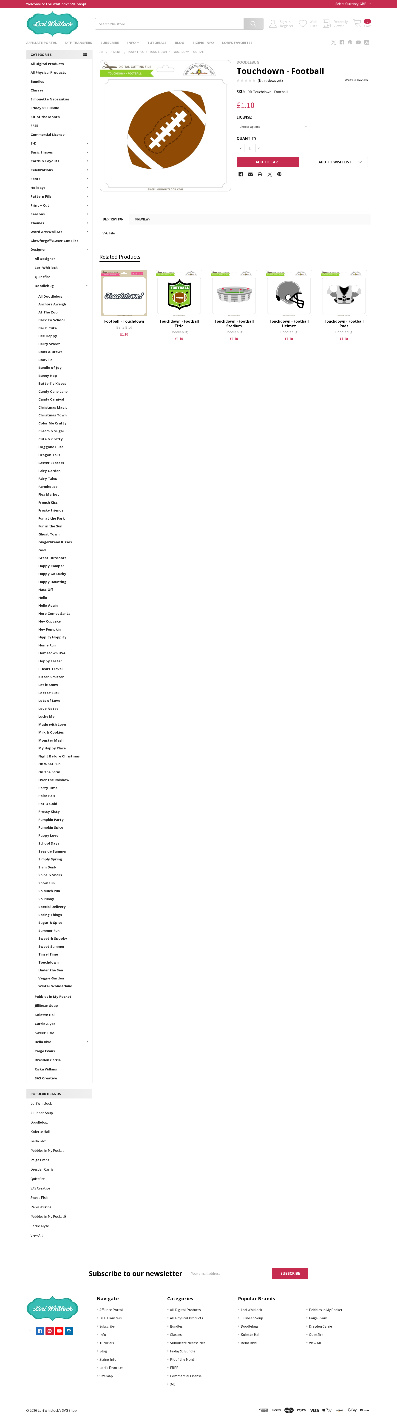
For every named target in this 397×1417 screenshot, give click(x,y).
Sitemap (106, 1376)
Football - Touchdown (124, 321)
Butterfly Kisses (52, 383)
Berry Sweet (49, 343)
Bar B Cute (47, 328)
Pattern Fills (41, 196)
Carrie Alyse (45, 1023)
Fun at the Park (51, 518)
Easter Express (51, 462)
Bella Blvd (43, 1041)
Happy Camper (51, 565)
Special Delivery (52, 906)
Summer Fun (49, 930)
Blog (179, 42)
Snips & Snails (50, 875)
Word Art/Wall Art (46, 231)
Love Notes (48, 708)
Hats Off (45, 589)
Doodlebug (44, 285)
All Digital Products (47, 63)
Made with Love (52, 724)
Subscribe (109, 42)
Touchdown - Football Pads (344, 323)
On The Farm (49, 772)
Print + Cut (40, 205)
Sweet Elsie (44, 1032)
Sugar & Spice (50, 922)
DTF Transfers (78, 42)
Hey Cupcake (49, 621)
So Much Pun (49, 890)
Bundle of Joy (50, 367)
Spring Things (50, 914)
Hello (42, 597)
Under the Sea (50, 970)
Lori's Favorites (237, 42)
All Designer (45, 258)
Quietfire (42, 276)
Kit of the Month (45, 116)
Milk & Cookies (51, 732)
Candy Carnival (51, 399)
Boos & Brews (50, 351)
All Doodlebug (50, 296)
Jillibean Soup (46, 1005)
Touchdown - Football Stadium (234, 323)
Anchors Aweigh (52, 304)
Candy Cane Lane (53, 391)
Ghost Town (49, 534)
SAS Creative (46, 1078)
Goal (42, 550)
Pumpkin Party (51, 819)
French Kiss (48, 502)
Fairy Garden (49, 470)
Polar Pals (46, 795)
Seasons (38, 214)
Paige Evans (45, 1051)
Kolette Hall (45, 1014)
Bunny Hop (47, 375)
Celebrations (42, 170)
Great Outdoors (52, 557)
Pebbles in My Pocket (53, 996)
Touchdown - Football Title (179, 323)
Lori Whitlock (46, 267)
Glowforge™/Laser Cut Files (54, 240)
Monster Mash (50, 740)
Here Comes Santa (54, 613)
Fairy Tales (47, 478)
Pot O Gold (47, 803)
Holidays (38, 187)
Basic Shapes (42, 152)
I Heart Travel (50, 668)
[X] (333, 42)
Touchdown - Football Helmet (289, 323)
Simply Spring (50, 859)
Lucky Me (46, 716)
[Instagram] (367, 42)
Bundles (37, 81)
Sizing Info (203, 42)
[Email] (250, 174)
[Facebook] (342, 42)
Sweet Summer (51, 946)
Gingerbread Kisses (55, 542)
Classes (37, 90)
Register (286, 26)
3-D (34, 143)
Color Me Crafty (52, 423)
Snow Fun (46, 883)
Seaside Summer (52, 851)
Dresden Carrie (48, 1060)
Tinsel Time (48, 954)
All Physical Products (48, 72)
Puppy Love (48, 835)
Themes (37, 223)
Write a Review (356, 80)
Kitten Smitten (51, 676)
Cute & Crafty (50, 439)
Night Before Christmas (59, 756)
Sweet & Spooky (52, 938)
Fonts (35, 178)
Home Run (47, 645)
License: (244, 117)
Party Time (47, 787)
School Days (48, 843)
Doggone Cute (50, 446)
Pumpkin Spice (50, 827)
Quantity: (247, 138)
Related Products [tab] (119, 256)
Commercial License (48, 134)
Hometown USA (51, 653)
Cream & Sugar (51, 431)
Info (131, 42)
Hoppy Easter (50, 661)
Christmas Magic (52, 407)
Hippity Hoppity (52, 637)
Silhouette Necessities (50, 99)
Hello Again (48, 605)
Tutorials (157, 42)
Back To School (51, 320)
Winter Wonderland (55, 986)
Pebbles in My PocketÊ (48, 1216)
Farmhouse (47, 486)
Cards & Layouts (45, 161)
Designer (38, 249)
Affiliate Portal (41, 42)
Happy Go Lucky (52, 573)
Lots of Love (49, 700)
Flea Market (48, 494)
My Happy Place (52, 748)
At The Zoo (48, 312)
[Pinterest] (350, 42)
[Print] (260, 174)
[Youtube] (358, 42)
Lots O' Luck (49, 692)
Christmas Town (52, 415)
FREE (34, 125)
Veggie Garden (51, 978)
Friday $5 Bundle (45, 107)
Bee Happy (47, 335)
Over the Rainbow (53, 779)
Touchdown (48, 962)
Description (113, 219)
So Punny (46, 898)
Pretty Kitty (49, 811)
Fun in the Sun (50, 526)
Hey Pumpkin (49, 629)
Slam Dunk (47, 867)
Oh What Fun (49, 764)
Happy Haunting (52, 581)
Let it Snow (48, 684)
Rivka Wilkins (46, 1069)
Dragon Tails (49, 454)
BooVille (45, 359)
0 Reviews (142, 219)
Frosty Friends (50, 510)
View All (37, 1235)
